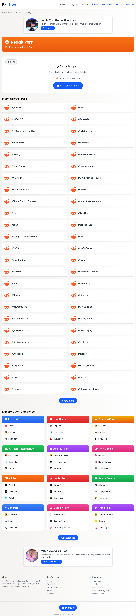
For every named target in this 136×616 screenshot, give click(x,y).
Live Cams (96, 584)
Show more (68, 400)
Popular (85, 4)
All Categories (68, 537)
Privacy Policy (53, 584)
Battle (96, 4)
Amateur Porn (98, 594)
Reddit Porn (14, 12)
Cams (120, 4)
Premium (69, 607)
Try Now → (48, 28)
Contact (50, 594)
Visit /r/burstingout (69, 85)
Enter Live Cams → (51, 562)
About (49, 590)
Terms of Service (54, 587)
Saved (131, 4)
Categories (73, 4)
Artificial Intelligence (100, 590)
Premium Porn (98, 587)
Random (108, 4)
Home (62, 4)
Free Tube (96, 581)
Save (12, 62)
